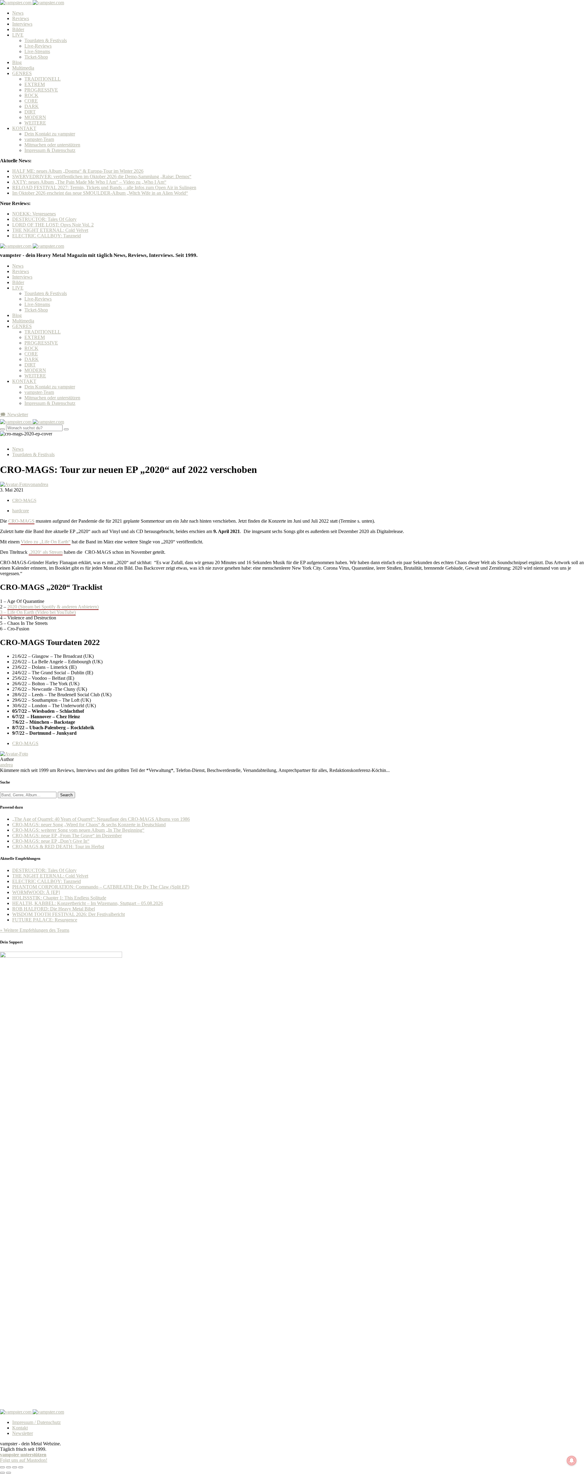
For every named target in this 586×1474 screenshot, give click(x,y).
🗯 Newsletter (14, 414)
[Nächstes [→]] (8, 1473)
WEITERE (35, 122)
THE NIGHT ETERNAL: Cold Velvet (50, 230)
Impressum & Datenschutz (49, 150)
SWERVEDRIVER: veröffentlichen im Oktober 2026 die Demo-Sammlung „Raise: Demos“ (101, 176)
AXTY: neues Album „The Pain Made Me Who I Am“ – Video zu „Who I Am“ (89, 182)
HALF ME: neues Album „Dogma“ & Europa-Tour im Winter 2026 (77, 171)
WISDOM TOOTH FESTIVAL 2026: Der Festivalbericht (68, 914)
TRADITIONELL (42, 78)
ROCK (31, 95)
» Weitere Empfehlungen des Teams (34, 930)
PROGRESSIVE (41, 89)
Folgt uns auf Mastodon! (23, 1460)
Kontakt (20, 1427)
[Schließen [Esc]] (2, 1467)
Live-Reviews (38, 46)
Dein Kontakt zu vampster (49, 133)
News (18, 13)
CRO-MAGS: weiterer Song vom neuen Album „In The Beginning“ (78, 830)
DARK (31, 106)
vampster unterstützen (23, 1454)
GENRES (22, 73)
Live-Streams (37, 51)
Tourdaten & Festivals (45, 40)
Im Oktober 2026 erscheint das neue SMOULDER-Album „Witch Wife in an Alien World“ (100, 193)
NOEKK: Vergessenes (34, 213)
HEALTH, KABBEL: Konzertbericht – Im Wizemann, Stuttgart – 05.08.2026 (87, 903)
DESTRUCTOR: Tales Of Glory (44, 219)
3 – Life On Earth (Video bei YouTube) (38, 612)
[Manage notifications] (572, 1460)
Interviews (22, 24)
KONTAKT (24, 128)
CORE (31, 100)
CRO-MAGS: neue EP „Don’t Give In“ (50, 841)
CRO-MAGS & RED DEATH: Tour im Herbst (58, 846)
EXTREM (34, 84)
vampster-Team (39, 139)
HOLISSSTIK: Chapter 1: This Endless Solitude (59, 897)
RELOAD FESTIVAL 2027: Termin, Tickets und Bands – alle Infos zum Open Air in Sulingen (104, 187)
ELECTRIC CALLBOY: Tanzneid (46, 235)
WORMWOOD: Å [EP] (36, 892)
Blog (17, 62)
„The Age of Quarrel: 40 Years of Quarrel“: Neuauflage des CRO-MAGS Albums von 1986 (101, 819)
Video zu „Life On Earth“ (46, 541)
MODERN (35, 117)
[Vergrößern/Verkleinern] (20, 1467)
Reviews (20, 18)
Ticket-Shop (36, 56)
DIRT (30, 111)
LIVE (18, 35)
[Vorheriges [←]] (2, 1473)
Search (66, 795)
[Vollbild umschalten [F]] (14, 1467)
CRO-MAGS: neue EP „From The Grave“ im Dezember (67, 835)
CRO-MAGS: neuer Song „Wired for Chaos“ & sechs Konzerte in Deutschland (89, 824)
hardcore (20, 510)
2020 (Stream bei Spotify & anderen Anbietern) (53, 606)
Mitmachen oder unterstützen (52, 144)
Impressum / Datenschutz (36, 1422)
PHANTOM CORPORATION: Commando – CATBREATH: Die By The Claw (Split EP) (100, 886)
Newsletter (22, 1433)
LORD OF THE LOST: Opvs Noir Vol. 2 (53, 224)
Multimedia (23, 67)
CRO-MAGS (24, 500)
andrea (6, 764)
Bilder (18, 29)
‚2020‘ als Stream (46, 552)
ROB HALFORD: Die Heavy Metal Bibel (53, 908)
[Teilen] (8, 1467)
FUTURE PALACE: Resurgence (44, 919)
